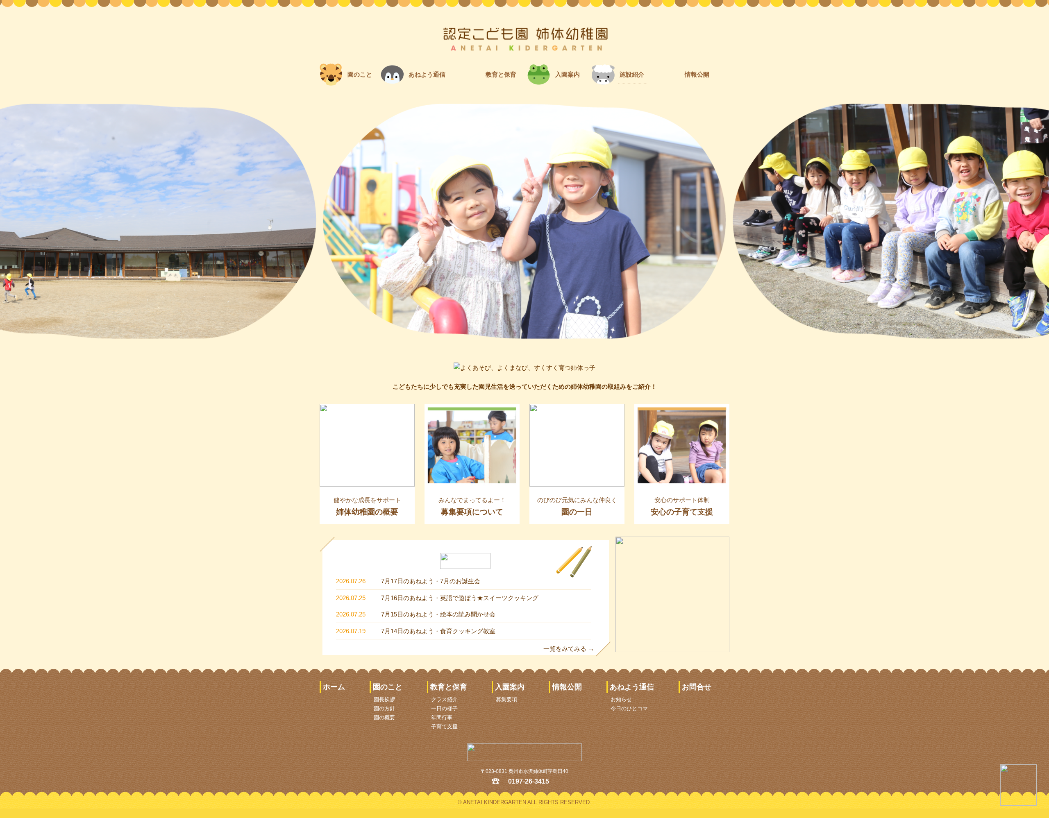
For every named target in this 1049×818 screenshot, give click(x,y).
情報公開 (697, 74)
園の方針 (384, 708)
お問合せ (696, 687)
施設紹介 (632, 74)
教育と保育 (501, 74)
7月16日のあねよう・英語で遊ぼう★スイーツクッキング (459, 597)
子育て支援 (444, 726)
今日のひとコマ (629, 708)
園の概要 (384, 717)
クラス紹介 (444, 699)
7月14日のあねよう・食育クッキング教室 (438, 631)
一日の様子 (444, 708)
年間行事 (441, 717)
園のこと (359, 74)
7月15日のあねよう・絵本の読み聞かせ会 (438, 614)
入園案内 (567, 74)
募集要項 (506, 699)
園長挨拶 (384, 699)
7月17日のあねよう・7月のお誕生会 (430, 581)
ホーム (334, 687)
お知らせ (621, 699)
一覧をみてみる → (568, 648)
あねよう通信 (427, 74)
